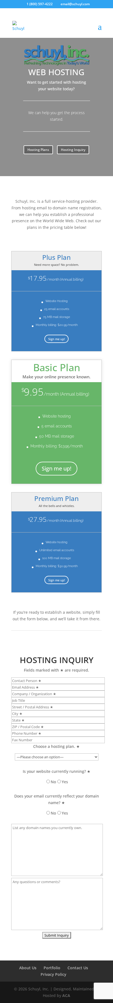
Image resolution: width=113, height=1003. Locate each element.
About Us (27, 967)
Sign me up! (56, 339)
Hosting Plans (38, 149)
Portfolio (52, 967)
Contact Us (77, 967)
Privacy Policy (53, 974)
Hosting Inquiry (73, 149)
